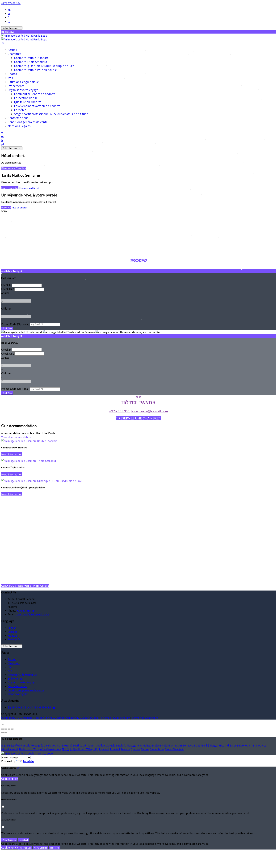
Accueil (12, 50)
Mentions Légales (19, 126)
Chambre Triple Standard (30, 62)
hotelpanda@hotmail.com (149, 411)
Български (175, 745)
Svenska (125, 749)
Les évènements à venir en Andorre (37, 106)
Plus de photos (20, 207)
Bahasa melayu (152, 745)
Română (115, 749)
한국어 (74, 749)
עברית (263, 745)
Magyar (214, 745)
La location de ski (25, 98)
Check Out (7, 289)
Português (14, 639)
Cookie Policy (121, 718)
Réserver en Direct (29, 187)
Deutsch (56, 745)
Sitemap (106, 718)
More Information (11, 454)
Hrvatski (224, 745)
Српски (135, 749)
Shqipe (145, 749)
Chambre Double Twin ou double (35, 70)
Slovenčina (171, 749)
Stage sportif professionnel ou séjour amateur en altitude (51, 114)
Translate (28, 761)
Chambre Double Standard (31, 58)
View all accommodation (16, 437)
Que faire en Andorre (27, 102)
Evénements (16, 86)
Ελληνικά (67, 745)
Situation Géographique (23, 82)
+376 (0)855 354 (11, 3)
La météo (20, 110)
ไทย (44, 749)
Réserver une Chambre (13, 168)
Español (12, 632)
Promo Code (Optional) (15, 324)
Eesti (76, 745)
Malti (165, 745)
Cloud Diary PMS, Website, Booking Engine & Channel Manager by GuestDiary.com (50, 718)
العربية (83, 745)
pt (9, 21)
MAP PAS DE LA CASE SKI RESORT (31, 707)
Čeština (200, 745)
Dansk (47, 745)
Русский (104, 749)
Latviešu (121, 745)
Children (6, 308)
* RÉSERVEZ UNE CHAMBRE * (138, 418)
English (12, 628)
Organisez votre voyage (23, 90)
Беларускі (189, 745)
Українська (54, 749)
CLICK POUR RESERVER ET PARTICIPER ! (25, 585)
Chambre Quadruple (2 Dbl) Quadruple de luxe (44, 66)
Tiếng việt (92, 749)
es (9, 13)
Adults (5, 293)
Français (12, 635)
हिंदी (207, 745)
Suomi (91, 745)
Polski (82, 749)
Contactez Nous (18, 118)
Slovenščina (157, 749)
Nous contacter (9, 187)
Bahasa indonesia (240, 745)
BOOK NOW (138, 260)
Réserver (6, 207)
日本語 (65, 749)
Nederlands (26, 749)
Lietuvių (110, 745)
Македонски (135, 745)
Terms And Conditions (145, 718)
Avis (10, 78)
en (9, 10)
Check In (6, 285)
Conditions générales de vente (28, 122)
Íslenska (6, 749)
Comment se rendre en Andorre (34, 94)
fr (8, 17)
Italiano (255, 745)
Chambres (15, 54)
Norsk (14, 749)
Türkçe (37, 749)
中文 (181, 749)
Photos (12, 74)
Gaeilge (100, 745)
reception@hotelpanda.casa (32, 614)
